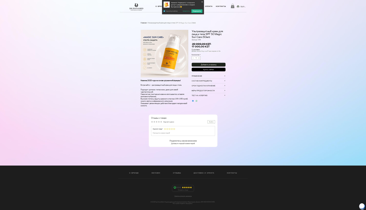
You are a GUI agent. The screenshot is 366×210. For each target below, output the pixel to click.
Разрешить (197, 11)
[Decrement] (193, 58)
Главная (144, 23)
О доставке (196, 49)
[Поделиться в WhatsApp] (196, 101)
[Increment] (199, 58)
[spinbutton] (196, 58)
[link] (232, 6)
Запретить (186, 11)
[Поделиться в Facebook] (193, 101)
